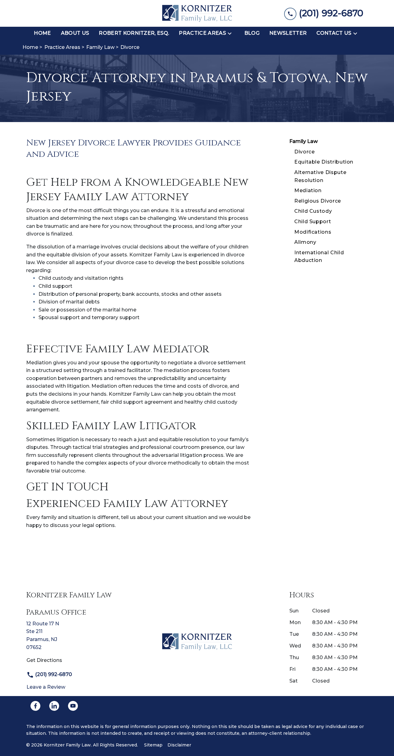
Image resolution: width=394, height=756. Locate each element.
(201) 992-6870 (53, 674)
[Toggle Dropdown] (231, 33)
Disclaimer (179, 745)
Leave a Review (45, 687)
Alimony (305, 242)
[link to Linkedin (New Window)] (54, 706)
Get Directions (44, 660)
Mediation (308, 190)
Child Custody (313, 211)
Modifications (312, 232)
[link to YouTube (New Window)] (73, 706)
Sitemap (153, 745)
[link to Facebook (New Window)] (35, 706)
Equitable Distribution (323, 162)
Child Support (312, 221)
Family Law (303, 141)
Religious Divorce (317, 201)
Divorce (304, 152)
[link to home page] (197, 13)
